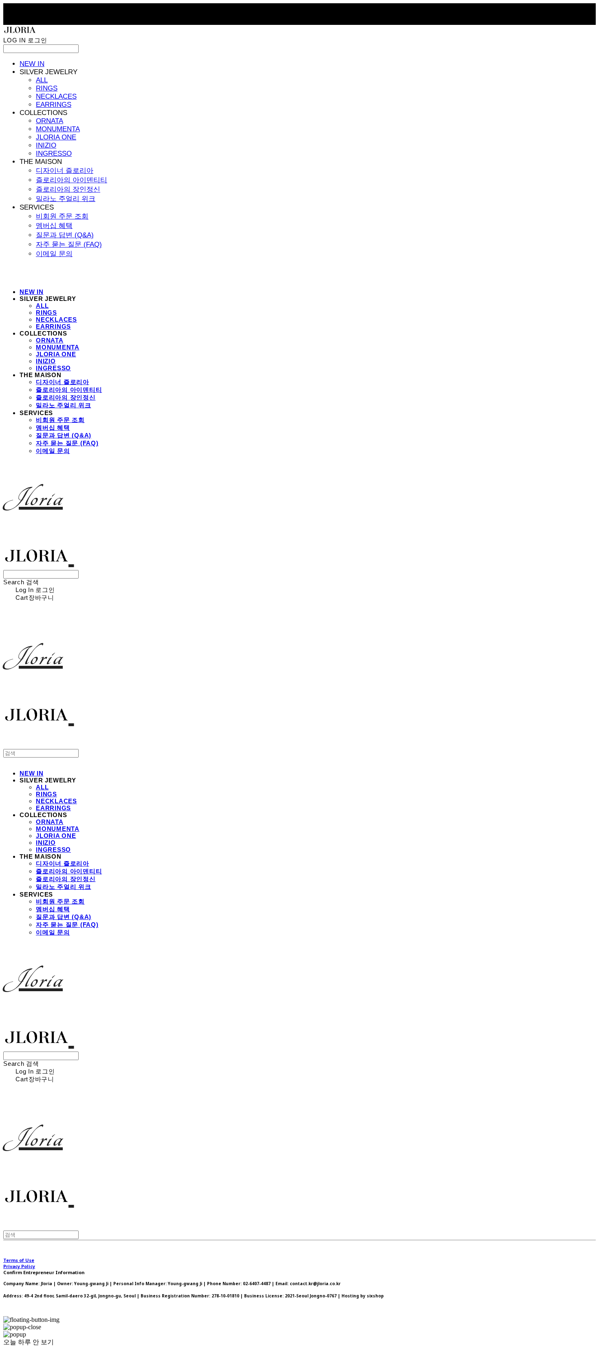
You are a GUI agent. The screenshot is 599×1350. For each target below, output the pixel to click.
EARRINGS (53, 104)
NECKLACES (56, 96)
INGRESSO (54, 153)
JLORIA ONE (56, 137)
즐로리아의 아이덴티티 (71, 180)
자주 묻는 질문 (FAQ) (69, 244)
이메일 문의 (54, 254)
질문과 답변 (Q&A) (65, 235)
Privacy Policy (19, 1266)
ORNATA (49, 121)
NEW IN (32, 64)
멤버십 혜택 (54, 226)
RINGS (46, 88)
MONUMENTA (58, 129)
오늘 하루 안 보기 (28, 1342)
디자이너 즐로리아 (64, 171)
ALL (42, 80)
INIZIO (46, 145)
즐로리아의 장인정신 (68, 189)
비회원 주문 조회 (62, 216)
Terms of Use (18, 1260)
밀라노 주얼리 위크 (65, 199)
